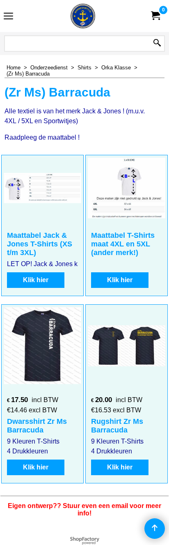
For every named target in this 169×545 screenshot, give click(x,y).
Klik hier (35, 279)
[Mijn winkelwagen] (155, 16)
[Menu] (8, 17)
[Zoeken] (157, 43)
